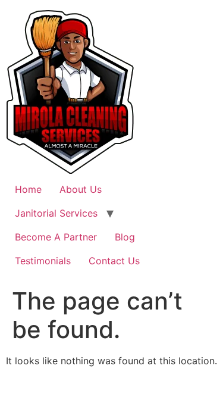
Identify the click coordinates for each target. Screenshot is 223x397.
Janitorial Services (56, 213)
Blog (125, 237)
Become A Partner (56, 237)
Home (28, 189)
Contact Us (114, 261)
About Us (80, 189)
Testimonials (43, 261)
